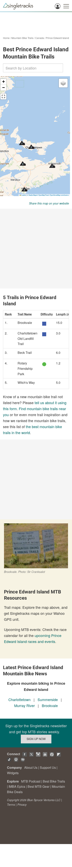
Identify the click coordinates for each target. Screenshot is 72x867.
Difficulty (47, 314)
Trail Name (25, 314)
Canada (39, 38)
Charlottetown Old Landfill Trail (27, 338)
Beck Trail (25, 352)
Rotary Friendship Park (25, 368)
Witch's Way (26, 382)
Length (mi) (64, 314)
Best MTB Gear (38, 786)
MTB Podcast (30, 781)
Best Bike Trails (54, 781)
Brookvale (25, 322)
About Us (30, 767)
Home (6, 38)
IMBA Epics (17, 786)
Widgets (13, 773)
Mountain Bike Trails (22, 38)
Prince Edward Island (57, 38)
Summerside (48, 699)
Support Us (48, 767)
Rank (8, 314)
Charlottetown (19, 699)
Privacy (22, 804)
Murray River (24, 705)
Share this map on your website (49, 203)
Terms (11, 804)
